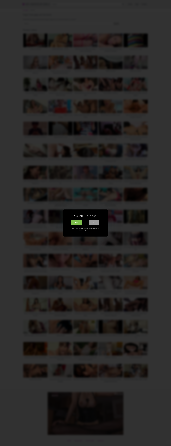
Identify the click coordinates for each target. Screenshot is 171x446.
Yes (76, 223)
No (94, 223)
